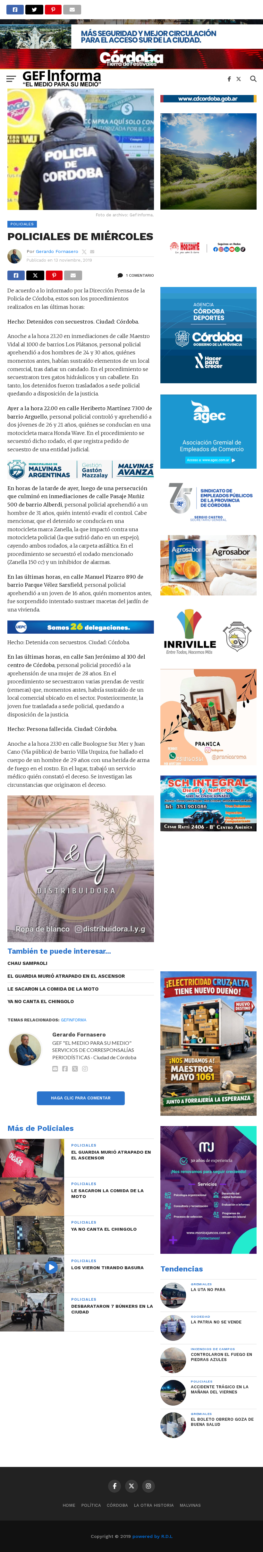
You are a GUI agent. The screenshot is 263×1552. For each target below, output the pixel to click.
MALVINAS (190, 1505)
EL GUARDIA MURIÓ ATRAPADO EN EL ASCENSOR (66, 976)
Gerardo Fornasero (57, 251)
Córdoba (117, 1505)
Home (69, 1505)
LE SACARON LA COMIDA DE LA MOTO (52, 989)
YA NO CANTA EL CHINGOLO (40, 1001)
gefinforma (73, 1020)
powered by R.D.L (152, 1536)
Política (91, 1505)
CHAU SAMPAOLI (27, 963)
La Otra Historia (154, 1505)
